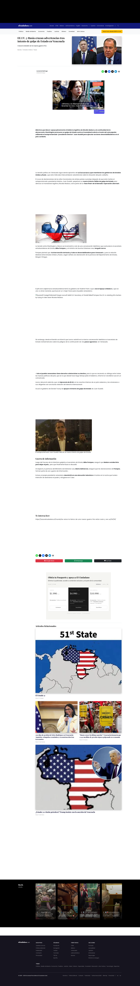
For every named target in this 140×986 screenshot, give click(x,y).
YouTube (108, 561)
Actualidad (92, 948)
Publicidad (39, 950)
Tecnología (109, 966)
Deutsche (85, 26)
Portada (91, 945)
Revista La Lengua (94, 958)
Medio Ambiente (31, 31)
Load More (70, 930)
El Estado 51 (40, 695)
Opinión (93, 26)
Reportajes (92, 955)
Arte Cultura (80, 31)
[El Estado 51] (78, 661)
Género (64, 31)
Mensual (98, 584)
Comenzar (58, 607)
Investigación (109, 26)
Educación (95, 966)
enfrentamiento (84, 173)
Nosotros (65, 975)
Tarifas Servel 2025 (97, 975)
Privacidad (39, 955)
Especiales (81, 966)
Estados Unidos (27, 50)
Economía (41, 31)
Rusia (35, 50)
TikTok (55, 955)
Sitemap (105, 975)
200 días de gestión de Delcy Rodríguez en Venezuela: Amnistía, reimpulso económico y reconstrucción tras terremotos (54, 737)
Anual (105, 584)
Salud (70, 966)
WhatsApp (79, 561)
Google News (50, 561)
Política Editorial (40, 948)
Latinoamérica (70, 26)
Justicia (56, 31)
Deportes (116, 966)
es (117, 975)
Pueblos (49, 31)
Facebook (56, 945)
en (120, 975)
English (78, 26)
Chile (56, 26)
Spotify (55, 958)
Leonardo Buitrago (42, 71)
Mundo (52, 26)
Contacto (39, 953)
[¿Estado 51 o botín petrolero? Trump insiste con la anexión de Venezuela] (78, 777)
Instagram (56, 948)
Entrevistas (100, 26)
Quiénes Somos (40, 945)
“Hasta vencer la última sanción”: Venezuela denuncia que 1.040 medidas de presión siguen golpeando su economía (100, 736)
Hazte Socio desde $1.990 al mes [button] (112, 31)
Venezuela (74, 950)
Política (21, 31)
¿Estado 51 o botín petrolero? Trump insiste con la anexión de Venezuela (65, 812)
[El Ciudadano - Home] (25, 26)
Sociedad (71, 31)
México (62, 26)
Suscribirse (78, 607)
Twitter (55, 950)
